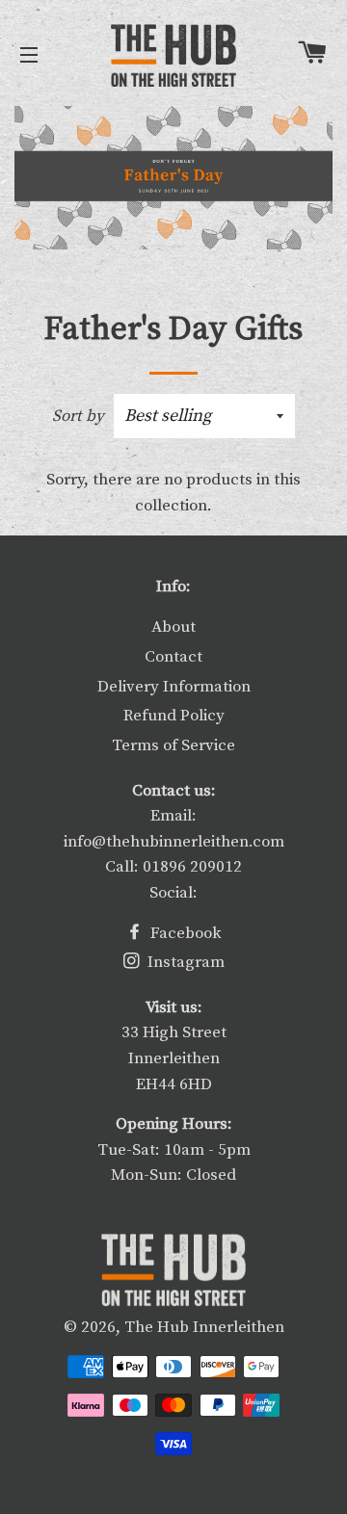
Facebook (184, 933)
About (173, 627)
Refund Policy (174, 715)
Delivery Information (174, 686)
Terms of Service (173, 745)
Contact (173, 656)
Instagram (184, 962)
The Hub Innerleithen (204, 1327)
